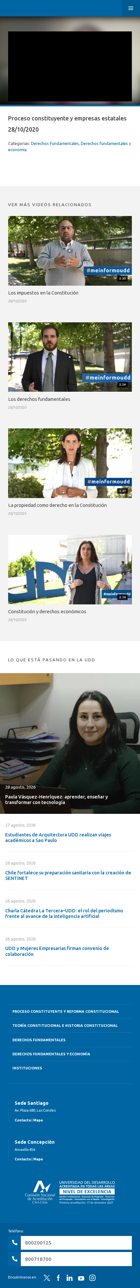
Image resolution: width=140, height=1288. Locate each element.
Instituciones (27, 1068)
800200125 (38, 1242)
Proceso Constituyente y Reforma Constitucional (65, 1011)
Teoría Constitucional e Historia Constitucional (65, 1026)
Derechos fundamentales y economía (51, 1054)
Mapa (38, 1120)
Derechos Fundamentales (55, 143)
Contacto (23, 1120)
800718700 (38, 1259)
